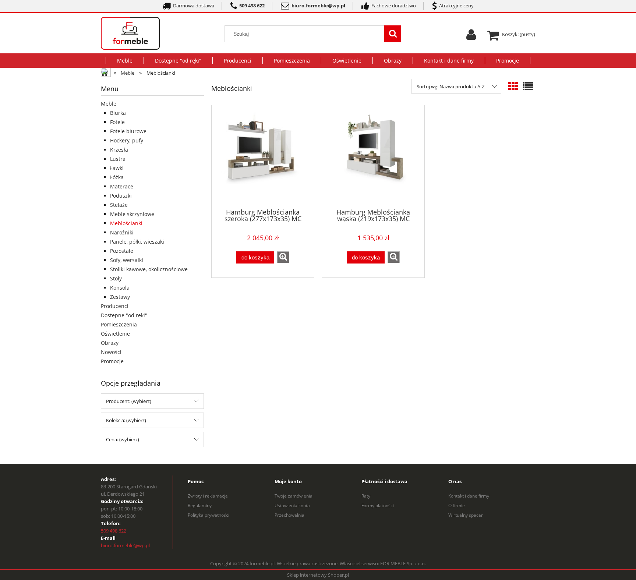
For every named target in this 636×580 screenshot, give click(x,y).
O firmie (456, 505)
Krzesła (119, 149)
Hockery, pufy (126, 140)
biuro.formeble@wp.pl (125, 545)
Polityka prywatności (208, 515)
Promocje (112, 361)
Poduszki (121, 195)
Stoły (116, 278)
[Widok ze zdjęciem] (513, 86)
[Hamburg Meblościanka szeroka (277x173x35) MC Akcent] (262, 156)
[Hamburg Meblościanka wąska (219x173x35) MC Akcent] (373, 156)
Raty (365, 496)
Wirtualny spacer (465, 515)
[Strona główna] (144, 33)
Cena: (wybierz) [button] (122, 439)
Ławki (117, 168)
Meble (108, 103)
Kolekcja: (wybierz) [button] (126, 420)
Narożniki (122, 232)
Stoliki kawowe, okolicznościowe (149, 269)
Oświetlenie (115, 333)
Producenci (114, 306)
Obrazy (110, 342)
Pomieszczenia (119, 324)
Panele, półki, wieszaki (137, 241)
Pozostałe (121, 250)
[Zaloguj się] (471, 37)
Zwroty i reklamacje (208, 496)
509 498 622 (113, 530)
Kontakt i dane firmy (468, 496)
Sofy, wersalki (126, 260)
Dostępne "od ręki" (124, 315)
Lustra (118, 158)
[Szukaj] (392, 33)
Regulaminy (200, 505)
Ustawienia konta (292, 505)
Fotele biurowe (128, 131)
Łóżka (117, 177)
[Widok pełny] (528, 86)
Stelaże (119, 204)
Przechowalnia (289, 515)
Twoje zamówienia (293, 496)
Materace (121, 186)
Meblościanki (126, 223)
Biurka (118, 112)
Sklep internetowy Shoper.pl (318, 575)
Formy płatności (377, 505)
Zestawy (120, 296)
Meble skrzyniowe (132, 214)
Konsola (120, 287)
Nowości (111, 352)
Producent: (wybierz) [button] (128, 401)
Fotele (117, 122)
